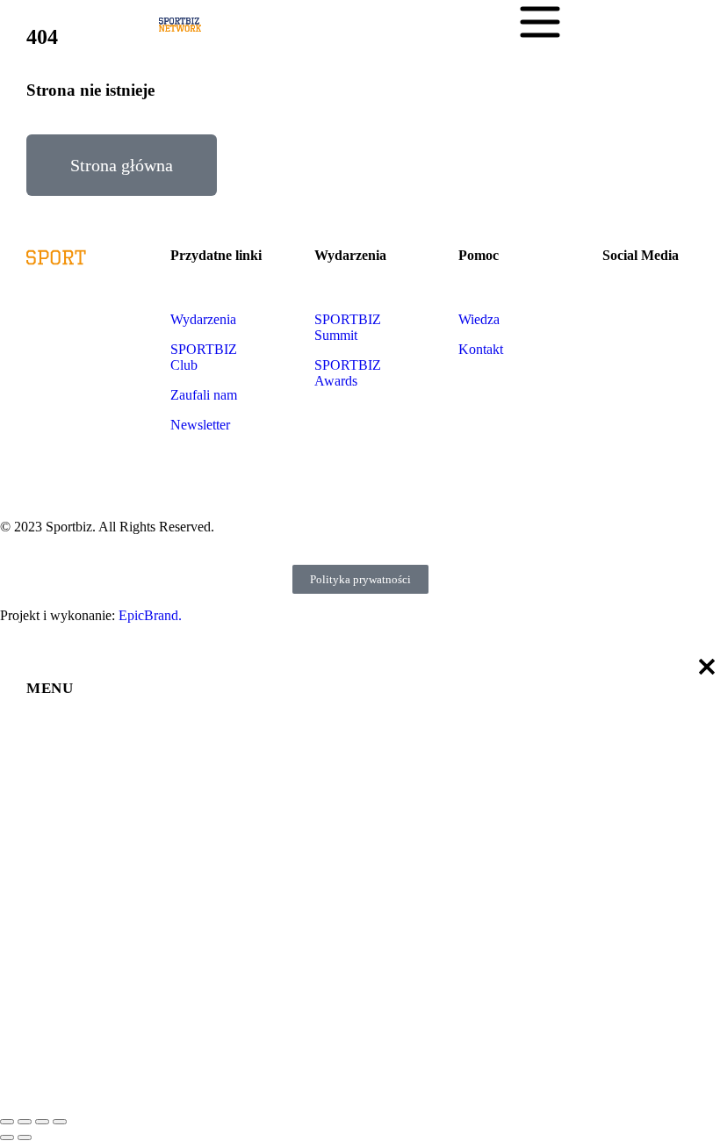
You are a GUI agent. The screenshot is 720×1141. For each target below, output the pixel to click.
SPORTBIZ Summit (347, 327)
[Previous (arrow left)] (7, 1137)
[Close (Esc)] (7, 1121)
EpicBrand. (150, 615)
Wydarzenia (205, 319)
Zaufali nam (203, 394)
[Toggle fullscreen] (42, 1121)
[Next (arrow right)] (25, 1137)
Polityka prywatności (360, 579)
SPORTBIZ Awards (347, 372)
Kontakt (480, 349)
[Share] (25, 1121)
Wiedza (480, 319)
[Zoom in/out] (60, 1121)
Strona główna (121, 165)
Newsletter (200, 424)
